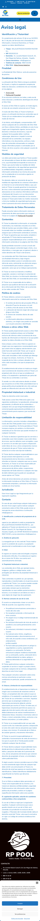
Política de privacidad (17, 918)
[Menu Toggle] (20, 20)
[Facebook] (3, 7)
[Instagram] (6, 7)
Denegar (20, 909)
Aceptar (20, 903)
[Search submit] (34, 13)
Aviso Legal (10, 93)
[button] (37, 883)
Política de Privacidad (13, 95)
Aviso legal (27, 918)
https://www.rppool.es (22, 65)
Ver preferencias (20, 914)
